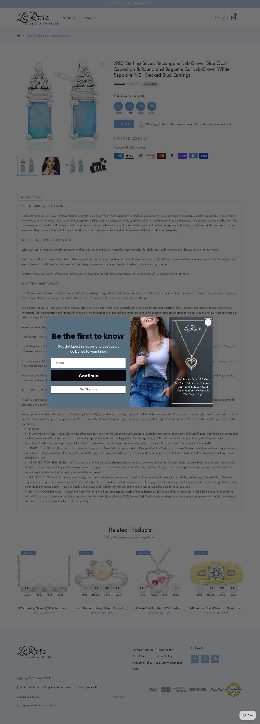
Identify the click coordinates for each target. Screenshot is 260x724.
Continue (88, 376)
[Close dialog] (208, 322)
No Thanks (88, 389)
